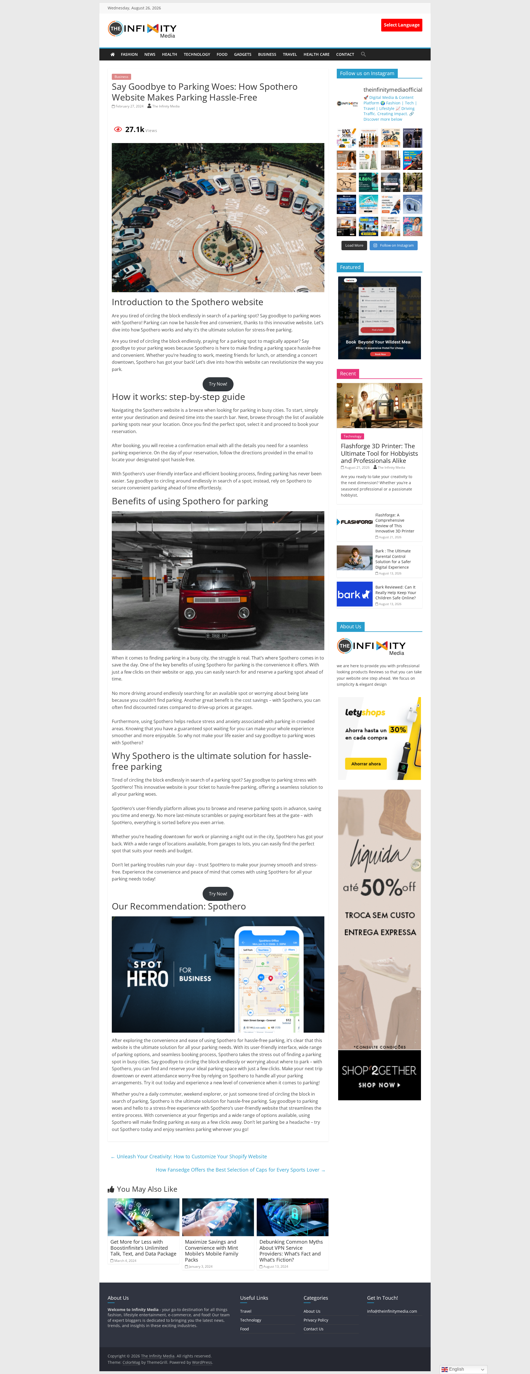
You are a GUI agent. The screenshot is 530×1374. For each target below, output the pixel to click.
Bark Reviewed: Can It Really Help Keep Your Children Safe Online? (395, 592)
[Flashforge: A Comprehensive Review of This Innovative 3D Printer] (355, 512)
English (456, 1369)
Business (267, 54)
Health (169, 54)
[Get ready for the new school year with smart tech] (346, 138)
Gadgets (242, 54)
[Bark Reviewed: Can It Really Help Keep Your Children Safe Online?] (355, 584)
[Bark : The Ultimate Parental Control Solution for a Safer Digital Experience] (355, 548)
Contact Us (314, 1328)
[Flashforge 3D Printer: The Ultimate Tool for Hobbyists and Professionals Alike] (379, 386)
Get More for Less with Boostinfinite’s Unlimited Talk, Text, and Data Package (143, 1247)
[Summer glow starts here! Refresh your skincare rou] (390, 226)
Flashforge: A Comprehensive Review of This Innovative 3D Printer (394, 523)
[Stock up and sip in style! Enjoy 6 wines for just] (368, 138)
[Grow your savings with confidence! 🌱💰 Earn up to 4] (368, 182)
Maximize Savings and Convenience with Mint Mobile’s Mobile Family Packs (211, 1250)
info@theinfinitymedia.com (392, 1311)
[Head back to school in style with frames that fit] (346, 182)
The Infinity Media (166, 106)
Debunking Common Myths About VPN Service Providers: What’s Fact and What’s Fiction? (291, 1250)
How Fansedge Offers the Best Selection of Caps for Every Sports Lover (241, 1169)
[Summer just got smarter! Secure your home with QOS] (368, 226)
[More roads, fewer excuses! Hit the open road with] (412, 160)
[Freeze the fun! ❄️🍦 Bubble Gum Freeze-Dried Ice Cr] (412, 226)
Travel (290, 54)
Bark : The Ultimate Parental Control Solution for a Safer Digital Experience (393, 559)
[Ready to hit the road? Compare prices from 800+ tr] (390, 204)
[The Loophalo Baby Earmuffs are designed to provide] (412, 204)
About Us (312, 1311)
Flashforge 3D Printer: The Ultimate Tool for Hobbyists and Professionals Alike (379, 453)
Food (222, 54)
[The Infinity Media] (113, 54)
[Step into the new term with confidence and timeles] (412, 182)
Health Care (317, 54)
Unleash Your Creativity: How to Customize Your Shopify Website (188, 1156)
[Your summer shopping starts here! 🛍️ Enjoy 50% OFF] (368, 204)
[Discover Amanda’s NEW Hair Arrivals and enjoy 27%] (346, 160)
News (149, 54)
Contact (345, 54)
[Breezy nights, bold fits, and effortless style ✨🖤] (412, 138)
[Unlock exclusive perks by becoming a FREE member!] (346, 204)
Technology (197, 54)
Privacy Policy (316, 1320)
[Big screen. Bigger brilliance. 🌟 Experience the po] (346, 226)
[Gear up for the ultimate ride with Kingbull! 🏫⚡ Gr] (390, 138)
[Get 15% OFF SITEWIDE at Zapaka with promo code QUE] (368, 160)
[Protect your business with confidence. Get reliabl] (390, 182)
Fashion (129, 54)
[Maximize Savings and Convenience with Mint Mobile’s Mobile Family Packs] (218, 1202)
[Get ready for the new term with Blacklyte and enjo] (390, 160)
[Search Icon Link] (363, 54)
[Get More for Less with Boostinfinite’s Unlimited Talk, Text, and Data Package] (143, 1202)
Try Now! (218, 384)
